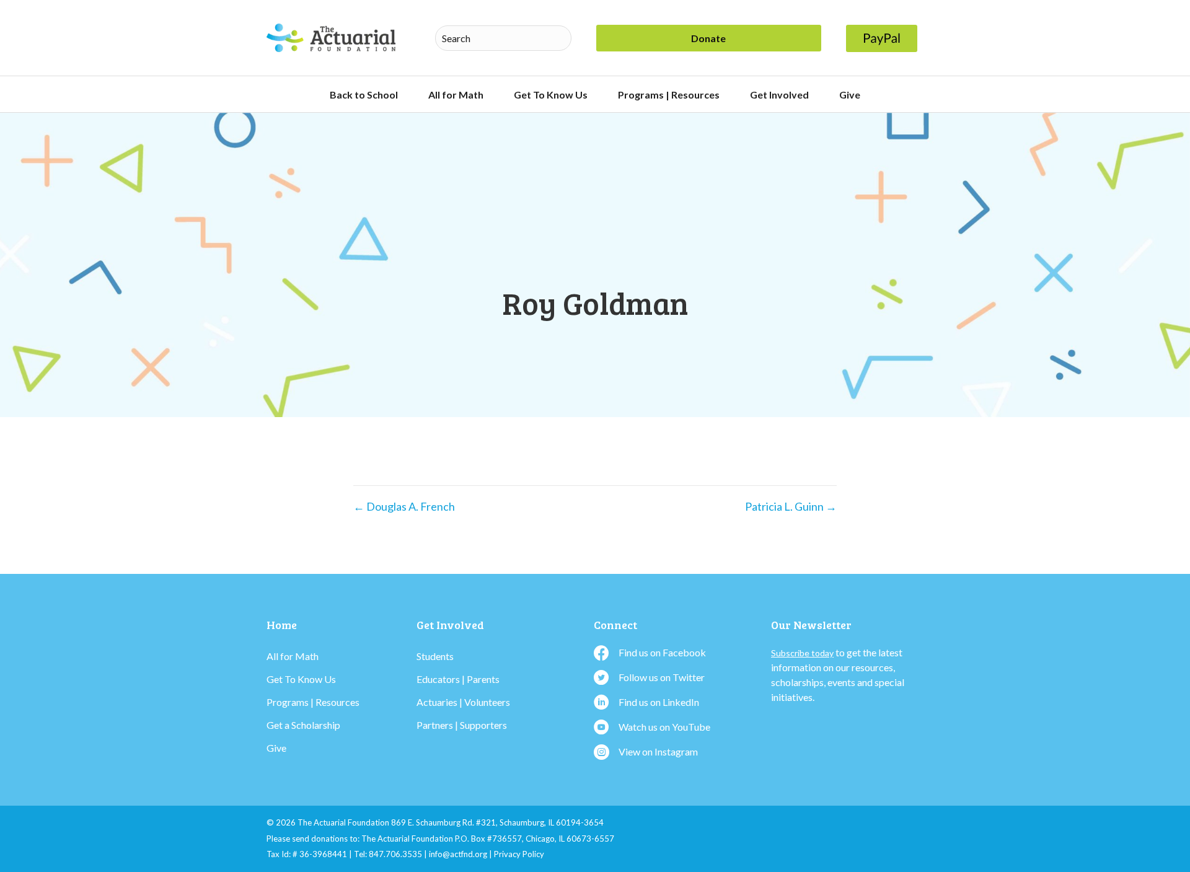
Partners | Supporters (461, 725)
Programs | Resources (669, 94)
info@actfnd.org (458, 854)
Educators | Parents (458, 679)
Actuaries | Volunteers (463, 702)
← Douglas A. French (404, 506)
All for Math (455, 94)
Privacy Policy (519, 854)
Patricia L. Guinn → (791, 506)
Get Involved (779, 94)
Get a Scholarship (303, 725)
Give (849, 94)
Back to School (364, 94)
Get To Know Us (551, 94)
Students (435, 656)
